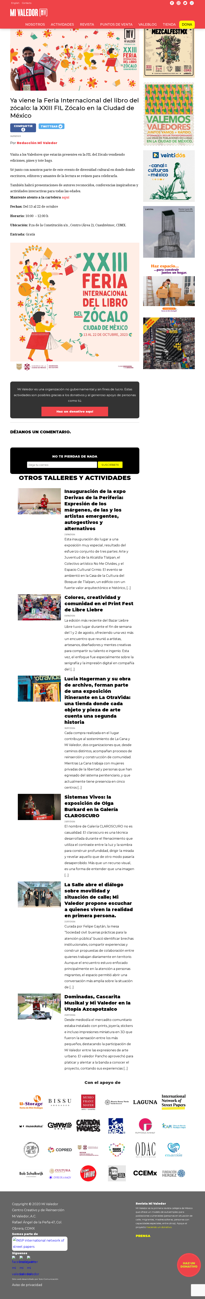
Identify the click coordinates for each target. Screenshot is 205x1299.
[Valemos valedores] (169, 147)
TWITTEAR (49, 126)
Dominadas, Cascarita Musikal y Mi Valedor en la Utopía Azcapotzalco (97, 1003)
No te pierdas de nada (74, 456)
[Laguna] (169, 258)
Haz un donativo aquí (74, 411)
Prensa (143, 1236)
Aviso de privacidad (27, 1285)
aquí (65, 197)
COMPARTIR (23, 126)
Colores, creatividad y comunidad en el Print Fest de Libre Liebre (98, 604)
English (15, 3)
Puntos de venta (116, 24)
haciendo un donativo (159, 1227)
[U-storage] (169, 314)
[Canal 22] (169, 203)
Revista (87, 24)
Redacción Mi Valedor (37, 143)
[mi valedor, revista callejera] (28, 15)
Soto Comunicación (48, 1279)
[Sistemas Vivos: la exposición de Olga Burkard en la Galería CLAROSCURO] (39, 819)
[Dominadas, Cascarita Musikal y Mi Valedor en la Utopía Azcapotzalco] (39, 1018)
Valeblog (148, 24)
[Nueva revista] (169, 78)
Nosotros (35, 24)
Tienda (169, 24)
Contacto (26, 3)
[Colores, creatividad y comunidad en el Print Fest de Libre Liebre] (39, 619)
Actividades (62, 24)
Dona (187, 24)
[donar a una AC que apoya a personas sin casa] (189, 1276)
